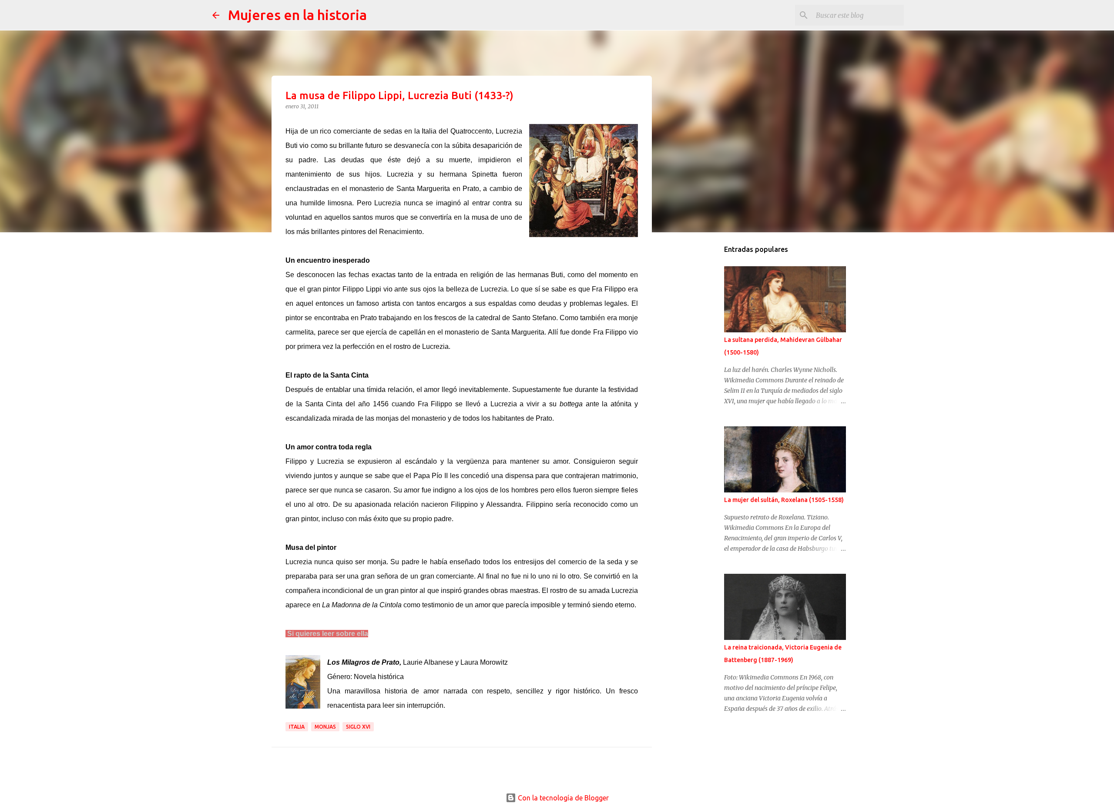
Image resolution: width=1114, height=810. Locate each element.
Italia (297, 727)
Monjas (325, 727)
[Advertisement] (703, 375)
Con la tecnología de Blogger (562, 798)
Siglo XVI (358, 727)
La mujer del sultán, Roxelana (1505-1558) (784, 499)
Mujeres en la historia (297, 15)
